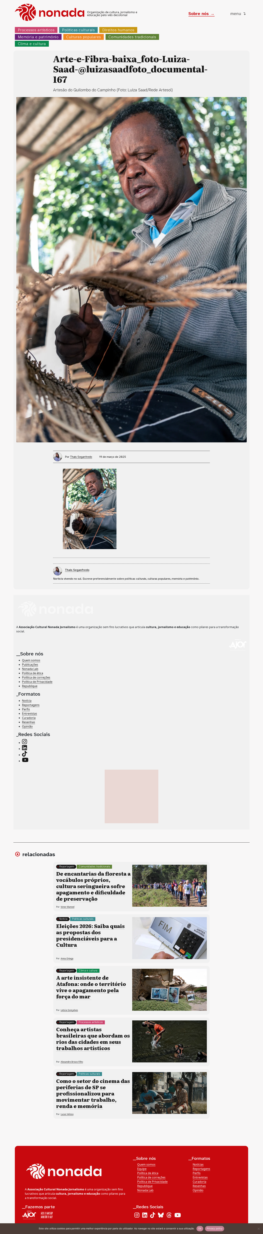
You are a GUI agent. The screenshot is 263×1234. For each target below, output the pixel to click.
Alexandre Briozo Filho (72, 1061)
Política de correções (36, 677)
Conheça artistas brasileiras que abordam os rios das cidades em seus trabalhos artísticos (93, 1038)
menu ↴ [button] (238, 13)
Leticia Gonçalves (69, 1010)
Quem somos (31, 660)
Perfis (26, 709)
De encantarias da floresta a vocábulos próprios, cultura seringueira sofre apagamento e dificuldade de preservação (93, 886)
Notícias (198, 1164)
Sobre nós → (201, 13)
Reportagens (31, 705)
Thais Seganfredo (81, 457)
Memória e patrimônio (38, 37)
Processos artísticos (36, 30)
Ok (199, 1228)
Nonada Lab (30, 669)
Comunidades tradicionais (132, 37)
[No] (258, 1228)
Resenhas (28, 722)
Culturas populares (83, 37)
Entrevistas (29, 713)
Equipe (142, 1169)
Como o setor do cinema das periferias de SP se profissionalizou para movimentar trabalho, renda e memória (93, 1093)
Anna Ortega (67, 958)
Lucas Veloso (67, 1114)
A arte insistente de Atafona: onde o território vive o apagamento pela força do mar (91, 987)
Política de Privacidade (37, 682)
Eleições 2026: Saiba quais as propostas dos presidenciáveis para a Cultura (90, 935)
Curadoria (29, 718)
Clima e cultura (32, 43)
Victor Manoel (67, 906)
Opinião (27, 726)
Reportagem (66, 866)
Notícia (26, 701)
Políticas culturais (78, 30)
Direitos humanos (118, 30)
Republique (29, 686)
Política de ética (32, 673)
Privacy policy (215, 1228)
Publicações (30, 665)
